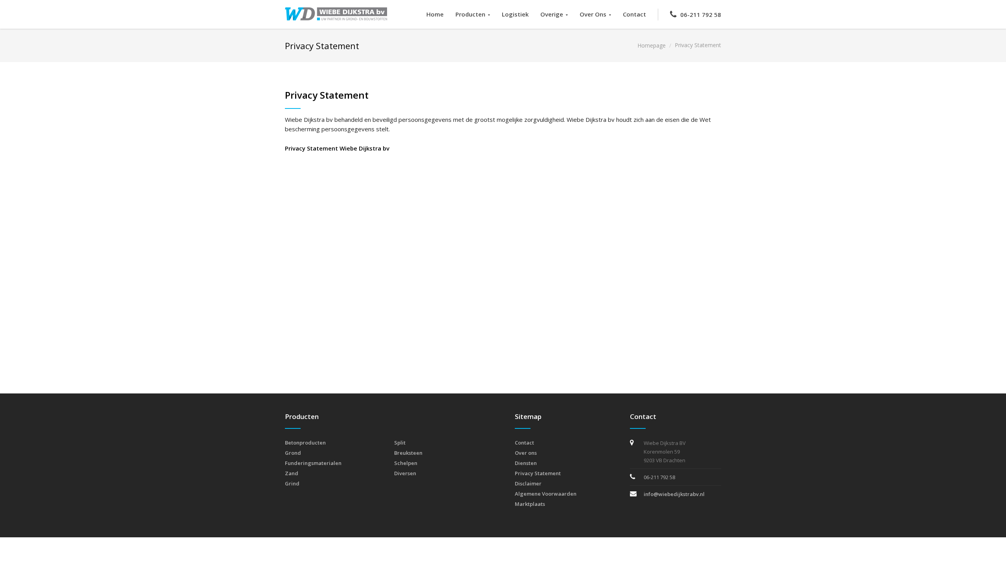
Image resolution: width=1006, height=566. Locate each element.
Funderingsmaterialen (313, 463)
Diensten (526, 463)
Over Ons (593, 14)
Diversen (405, 473)
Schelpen (405, 463)
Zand (291, 473)
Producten (470, 14)
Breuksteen (408, 452)
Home (435, 14)
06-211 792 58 (700, 14)
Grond (293, 452)
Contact (634, 14)
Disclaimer (528, 483)
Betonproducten (305, 442)
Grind (292, 483)
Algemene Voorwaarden (545, 493)
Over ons (526, 452)
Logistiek (515, 14)
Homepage (651, 45)
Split (400, 442)
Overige (551, 14)
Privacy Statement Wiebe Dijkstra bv (337, 148)
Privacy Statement (538, 473)
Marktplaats (530, 503)
